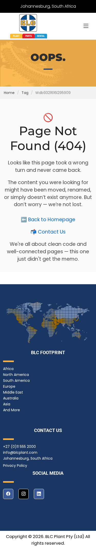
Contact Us (52, 231)
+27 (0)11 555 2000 (19, 446)
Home (9, 92)
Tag (25, 92)
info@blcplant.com (20, 452)
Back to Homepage (51, 219)
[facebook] (8, 494)
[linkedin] (39, 494)
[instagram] (23, 494)
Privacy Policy (15, 465)
